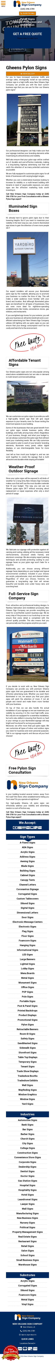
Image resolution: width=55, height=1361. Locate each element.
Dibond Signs (28, 903)
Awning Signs (27, 861)
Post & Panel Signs (27, 1006)
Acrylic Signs (28, 852)
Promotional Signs (27, 1020)
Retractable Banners (27, 1029)
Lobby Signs (27, 968)
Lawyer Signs (27, 1204)
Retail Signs (27, 1246)
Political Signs (27, 1227)
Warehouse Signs (27, 1264)
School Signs (27, 1255)
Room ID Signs (27, 1034)
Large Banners (27, 959)
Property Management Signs (27, 1232)
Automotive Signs (27, 1120)
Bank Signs (27, 1124)
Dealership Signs (27, 1166)
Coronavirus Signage (27, 889)
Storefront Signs (27, 1052)
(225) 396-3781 (27, 9)
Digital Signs (27, 908)
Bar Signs (28, 1129)
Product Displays (27, 1015)
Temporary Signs (27, 1061)
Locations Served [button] (27, 1343)
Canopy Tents (27, 880)
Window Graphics (27, 1094)
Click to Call (28, 13)
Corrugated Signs (27, 894)
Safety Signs (27, 1038)
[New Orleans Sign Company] (27, 1317)
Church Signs (27, 1138)
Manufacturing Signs (27, 1213)
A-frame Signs (27, 842)
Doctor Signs (27, 1176)
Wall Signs (27, 1085)
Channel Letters (27, 884)
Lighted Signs (27, 964)
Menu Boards (28, 973)
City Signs (27, 1143)
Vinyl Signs (27, 1304)
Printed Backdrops (27, 1010)
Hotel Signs (27, 1194)
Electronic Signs (27, 926)
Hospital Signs (27, 1185)
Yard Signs (27, 1104)
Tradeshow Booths (27, 1076)
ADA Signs (27, 847)
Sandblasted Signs (27, 1043)
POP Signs (27, 992)
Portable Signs (27, 1001)
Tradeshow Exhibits (27, 1080)
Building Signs (27, 870)
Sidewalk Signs (27, 1047)
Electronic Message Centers (27, 922)
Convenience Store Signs (27, 1157)
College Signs (27, 1148)
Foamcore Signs (27, 940)
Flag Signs (27, 931)
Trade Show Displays (27, 1071)
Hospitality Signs (27, 1190)
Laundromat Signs (27, 1199)
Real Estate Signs (27, 1236)
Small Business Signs (27, 1260)
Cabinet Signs (27, 875)
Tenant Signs (28, 1066)
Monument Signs (28, 982)
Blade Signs (27, 866)
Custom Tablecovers (27, 898)
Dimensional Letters (27, 912)
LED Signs (27, 954)
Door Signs (27, 917)
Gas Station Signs (27, 1180)
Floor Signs (27, 936)
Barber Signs (27, 1134)
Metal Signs (27, 978)
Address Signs (27, 856)
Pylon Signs (27, 1024)
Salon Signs (27, 1250)
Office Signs (27, 987)
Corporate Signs (27, 1162)
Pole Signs (27, 996)
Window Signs (27, 1099)
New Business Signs (27, 1218)
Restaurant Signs (27, 1241)
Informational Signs (27, 950)
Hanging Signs (27, 945)
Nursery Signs (27, 1222)
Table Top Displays (27, 1057)
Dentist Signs (27, 1171)
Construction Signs (27, 1152)
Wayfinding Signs (27, 1090)
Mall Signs (27, 1208)
